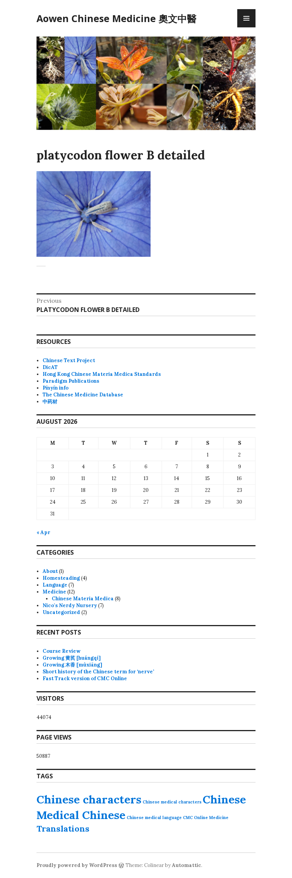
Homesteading (61, 578)
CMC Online (195, 817)
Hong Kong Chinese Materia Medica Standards (102, 374)
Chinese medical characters (172, 802)
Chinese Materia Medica (83, 598)
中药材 (50, 401)
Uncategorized (61, 612)
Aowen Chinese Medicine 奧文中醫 (116, 18)
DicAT (50, 367)
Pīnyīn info (55, 388)
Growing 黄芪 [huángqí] (72, 658)
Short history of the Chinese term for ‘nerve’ (98, 671)
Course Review (62, 651)
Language (55, 585)
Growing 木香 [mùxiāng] (72, 665)
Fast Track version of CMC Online (85, 678)
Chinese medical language (154, 817)
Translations (62, 828)
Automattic (186, 865)
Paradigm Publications (71, 381)
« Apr (43, 532)
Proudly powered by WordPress (76, 865)
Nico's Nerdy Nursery (70, 605)
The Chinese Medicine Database (83, 394)
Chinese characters (88, 799)
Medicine (54, 592)
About (50, 571)
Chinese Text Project (69, 360)
